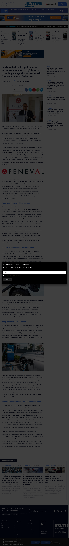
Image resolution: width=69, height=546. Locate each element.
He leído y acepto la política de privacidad (13, 275)
